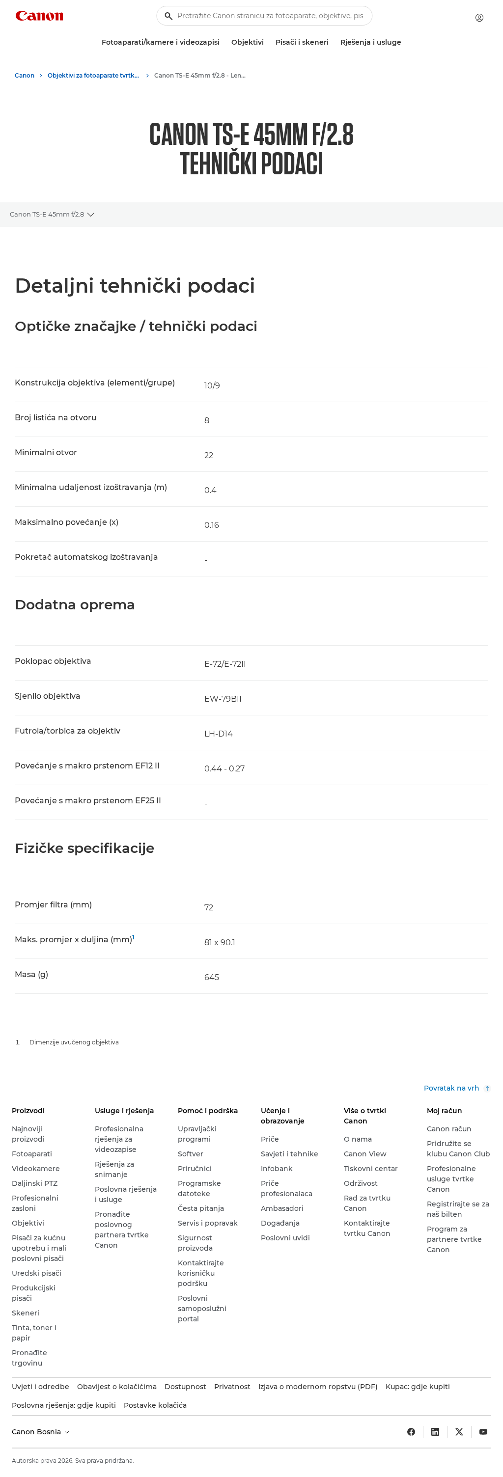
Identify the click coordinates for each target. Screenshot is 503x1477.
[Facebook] (411, 1432)
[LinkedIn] (435, 1432)
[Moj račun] (479, 18)
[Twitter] (459, 1432)
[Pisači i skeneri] (332, 42)
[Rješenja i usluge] (405, 42)
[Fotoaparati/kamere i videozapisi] (223, 42)
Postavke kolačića (155, 1405)
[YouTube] (483, 1432)
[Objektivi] (268, 42)
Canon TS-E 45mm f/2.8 (47, 214)
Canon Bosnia (37, 1431)
